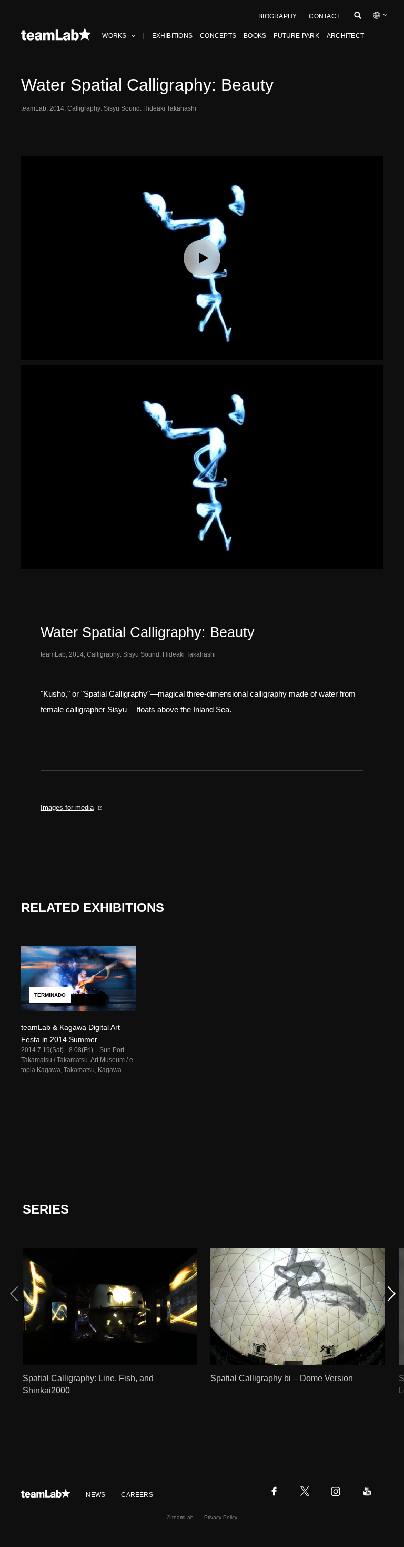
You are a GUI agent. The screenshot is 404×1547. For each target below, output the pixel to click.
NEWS (95, 1495)
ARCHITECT (345, 35)
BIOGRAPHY (277, 16)
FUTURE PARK (296, 35)
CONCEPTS (218, 35)
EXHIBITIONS (172, 35)
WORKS (114, 35)
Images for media (67, 807)
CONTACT (324, 16)
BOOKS (255, 35)
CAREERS (137, 1495)
